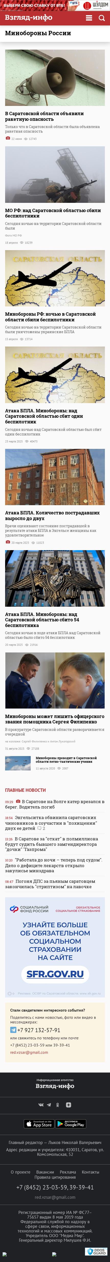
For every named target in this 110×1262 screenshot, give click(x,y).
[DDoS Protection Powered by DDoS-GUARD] (96, 1254)
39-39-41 (61, 1045)
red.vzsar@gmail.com (29, 1052)
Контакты (90, 1172)
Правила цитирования (55, 1177)
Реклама (68, 1172)
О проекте (20, 1172)
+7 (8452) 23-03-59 (27, 1045)
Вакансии (45, 1172)
